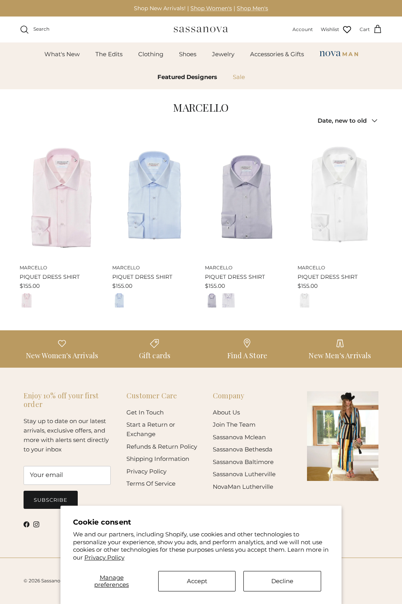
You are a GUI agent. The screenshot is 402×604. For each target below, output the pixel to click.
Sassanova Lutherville (244, 474)
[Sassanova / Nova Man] (201, 29)
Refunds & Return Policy (161, 446)
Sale (239, 77)
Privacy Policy (104, 557)
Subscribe (51, 500)
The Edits (108, 54)
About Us (226, 412)
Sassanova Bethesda (242, 449)
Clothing (150, 54)
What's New (62, 54)
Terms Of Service (150, 483)
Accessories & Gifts (277, 54)
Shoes (187, 54)
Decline (282, 581)
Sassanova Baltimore (243, 462)
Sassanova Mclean (239, 437)
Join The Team (234, 424)
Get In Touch (145, 412)
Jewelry (223, 54)
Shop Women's (211, 8)
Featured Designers (187, 77)
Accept (197, 581)
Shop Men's (252, 8)
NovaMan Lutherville (243, 486)
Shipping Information (157, 458)
